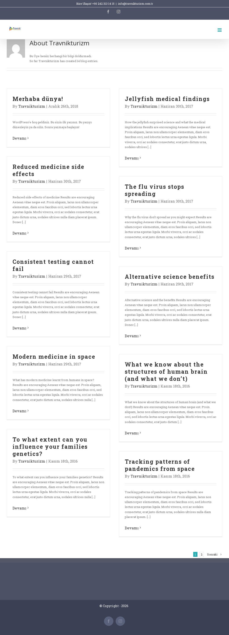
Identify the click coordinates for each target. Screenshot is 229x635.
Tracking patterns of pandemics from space (160, 465)
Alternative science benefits (169, 276)
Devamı (19, 138)
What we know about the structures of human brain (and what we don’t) (166, 371)
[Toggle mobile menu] (220, 30)
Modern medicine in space (54, 356)
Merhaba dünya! (38, 99)
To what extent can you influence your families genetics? (50, 446)
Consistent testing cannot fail (53, 265)
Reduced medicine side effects (48, 170)
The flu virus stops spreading (154, 190)
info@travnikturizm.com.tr (135, 3)
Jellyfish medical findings (167, 99)
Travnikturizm (31, 106)
